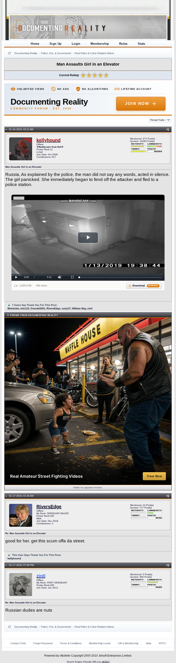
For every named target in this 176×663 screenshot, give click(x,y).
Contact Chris (18, 643)
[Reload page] (9, 53)
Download (145, 285)
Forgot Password (42, 643)
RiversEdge (48, 506)
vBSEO (106, 661)
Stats (141, 43)
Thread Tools (158, 120)
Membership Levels (100, 643)
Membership (100, 43)
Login (76, 43)
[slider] (120, 277)
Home (35, 43)
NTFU (162, 643)
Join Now (137, 103)
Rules (123, 43)
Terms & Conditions (71, 643)
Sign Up (56, 43)
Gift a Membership (128, 643)
